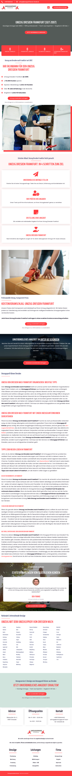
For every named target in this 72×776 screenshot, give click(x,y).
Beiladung (35, 756)
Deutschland (44, 461)
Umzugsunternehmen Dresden (13, 773)
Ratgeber (58, 759)
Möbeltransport (35, 759)
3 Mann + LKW (36, 762)
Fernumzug (12, 762)
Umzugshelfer (35, 766)
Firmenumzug (13, 766)
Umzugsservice (6, 556)
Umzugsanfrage (58, 756)
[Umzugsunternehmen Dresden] (10, 7)
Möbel (3, 433)
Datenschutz (58, 766)
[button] (48, 7)
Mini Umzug (12, 759)
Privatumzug (13, 756)
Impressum (58, 762)
